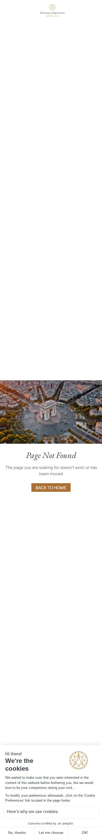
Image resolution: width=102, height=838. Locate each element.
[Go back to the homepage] (51, 10)
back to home (51, 487)
